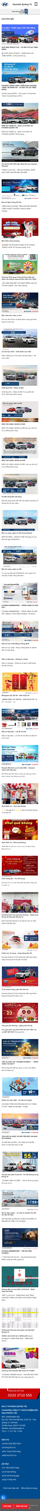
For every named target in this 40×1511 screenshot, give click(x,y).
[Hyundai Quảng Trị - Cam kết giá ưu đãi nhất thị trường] (5, 4)
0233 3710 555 (20, 1395)
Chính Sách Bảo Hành (12, 1444)
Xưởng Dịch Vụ (9, 1447)
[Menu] (36, 3)
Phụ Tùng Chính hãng (12, 1451)
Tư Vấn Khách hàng (11, 1468)
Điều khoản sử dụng (29, 1488)
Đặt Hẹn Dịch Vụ (9, 1455)
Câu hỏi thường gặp (11, 1476)
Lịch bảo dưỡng (9, 1472)
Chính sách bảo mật (11, 1488)
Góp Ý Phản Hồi (9, 1480)
